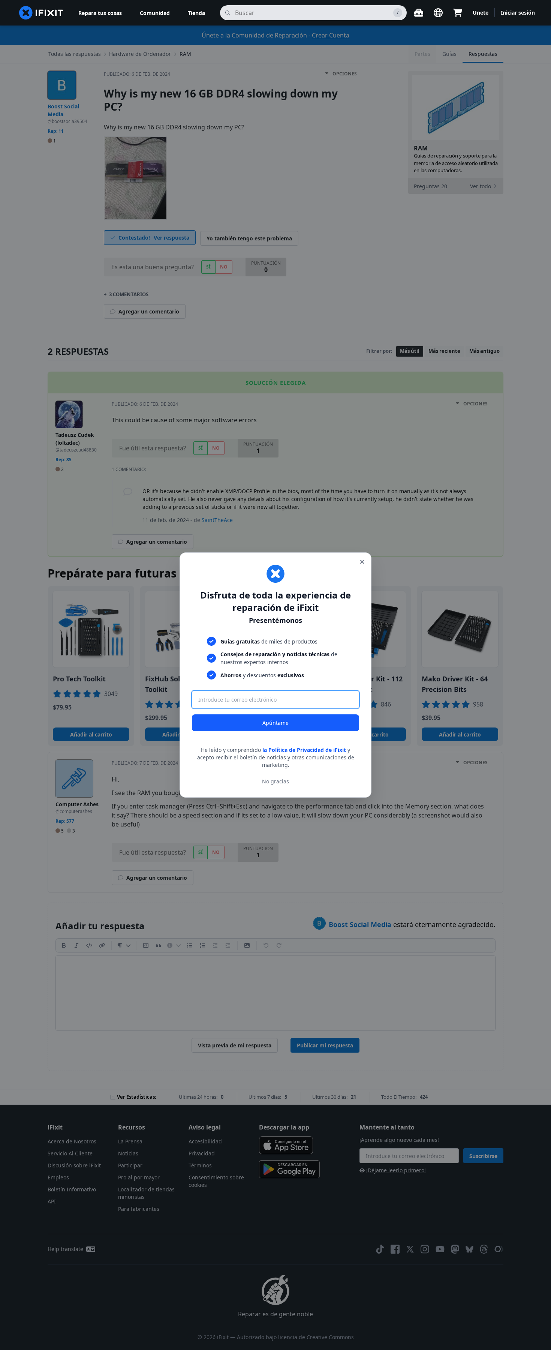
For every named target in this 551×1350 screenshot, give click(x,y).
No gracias (275, 781)
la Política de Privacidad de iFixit (304, 749)
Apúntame (275, 722)
